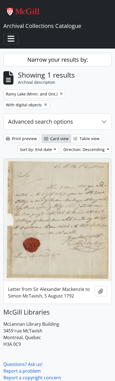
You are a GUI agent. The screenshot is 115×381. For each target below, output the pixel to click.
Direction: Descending (84, 149)
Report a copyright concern (32, 378)
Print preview (24, 138)
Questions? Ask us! (22, 364)
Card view (59, 138)
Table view (88, 138)
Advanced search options (40, 121)
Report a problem (22, 371)
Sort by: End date (36, 149)
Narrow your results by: (57, 59)
